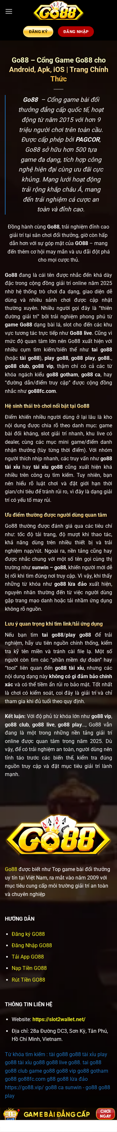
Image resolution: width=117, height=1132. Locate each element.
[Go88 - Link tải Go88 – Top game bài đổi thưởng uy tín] (58, 11)
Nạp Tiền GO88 (29, 968)
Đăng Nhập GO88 (32, 945)
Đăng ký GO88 (28, 934)
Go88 (11, 869)
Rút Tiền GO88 (28, 980)
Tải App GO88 (28, 957)
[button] (9, 11)
